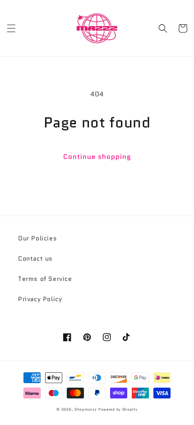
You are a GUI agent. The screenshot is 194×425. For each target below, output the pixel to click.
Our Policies (37, 238)
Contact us (35, 258)
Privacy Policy (40, 298)
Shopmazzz (85, 409)
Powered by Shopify (118, 409)
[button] (11, 28)
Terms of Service (45, 278)
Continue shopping (97, 157)
